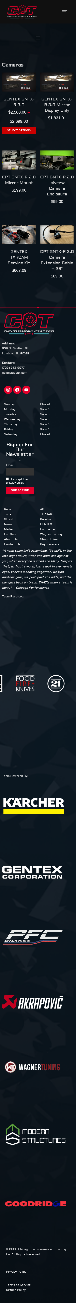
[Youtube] (26, 390)
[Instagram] (8, 390)
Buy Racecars (50, 544)
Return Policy (16, 1290)
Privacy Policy (16, 1272)
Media (8, 529)
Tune (7, 514)
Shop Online (49, 539)
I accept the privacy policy (17, 481)
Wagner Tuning (51, 534)
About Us (11, 539)
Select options (19, 130)
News (8, 524)
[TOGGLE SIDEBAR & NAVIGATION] (66, 11)
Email (9, 465)
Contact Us (12, 544)
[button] (38, 38)
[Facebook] (17, 390)
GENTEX (46, 524)
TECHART (47, 514)
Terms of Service (18, 1285)
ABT (43, 509)
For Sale (10, 534)
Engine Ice (47, 529)
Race (7, 509)
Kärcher (46, 519)
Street (9, 519)
